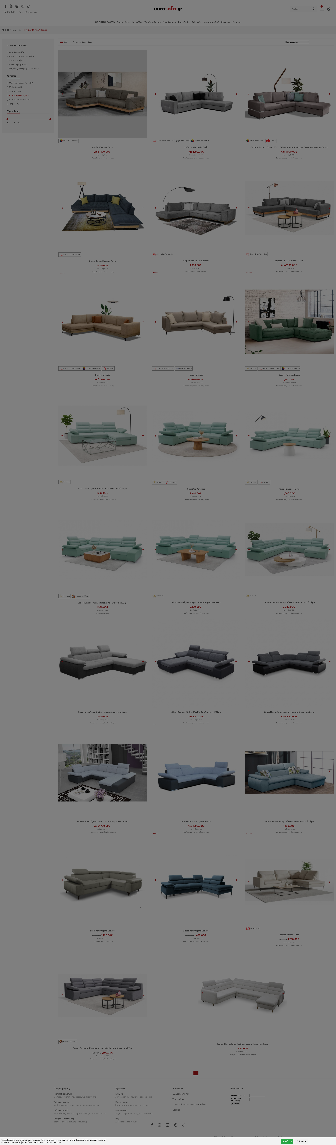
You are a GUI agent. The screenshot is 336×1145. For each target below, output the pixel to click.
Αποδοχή (287, 1141)
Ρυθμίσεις (301, 1141)
